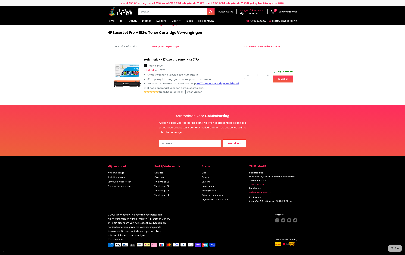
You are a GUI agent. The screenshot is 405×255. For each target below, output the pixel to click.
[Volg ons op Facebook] (277, 220)
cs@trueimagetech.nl (284, 20)
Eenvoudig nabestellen (119, 181)
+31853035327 (258, 20)
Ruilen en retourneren (213, 195)
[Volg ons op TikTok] (295, 220)
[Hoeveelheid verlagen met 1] (247, 75)
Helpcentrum (206, 20)
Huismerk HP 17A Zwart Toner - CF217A (171, 59)
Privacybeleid (209, 190)
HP (121, 20)
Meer (175, 20)
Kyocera (161, 20)
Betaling (206, 177)
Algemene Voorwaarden (215, 199)
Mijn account (247, 13)
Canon (133, 20)
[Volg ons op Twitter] (283, 220)
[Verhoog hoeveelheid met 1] (267, 75)
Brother (146, 20)
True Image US (161, 195)
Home (111, 20)
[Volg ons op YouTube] (289, 220)
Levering (206, 181)
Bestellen (283, 79)
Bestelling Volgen (116, 177)
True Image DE (161, 181)
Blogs (190, 20)
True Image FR (161, 186)
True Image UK (161, 190)
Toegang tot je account (120, 186)
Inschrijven (234, 143)
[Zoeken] (211, 11)
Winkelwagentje (116, 172)
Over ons (159, 177)
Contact (158, 172)
